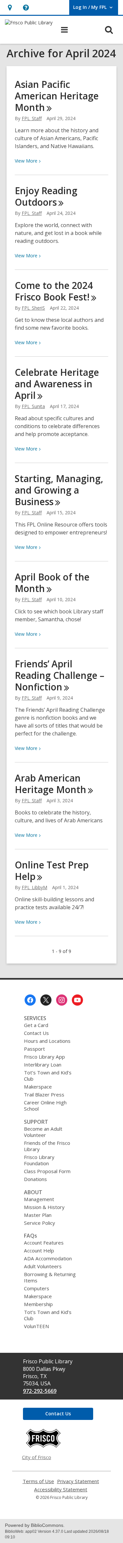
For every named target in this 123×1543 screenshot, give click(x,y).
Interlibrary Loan (42, 1064)
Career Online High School (45, 1105)
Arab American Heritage (50, 784)
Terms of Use (38, 1481)
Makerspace (38, 1086)
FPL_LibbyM (34, 887)
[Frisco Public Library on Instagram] (61, 1000)
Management (39, 1199)
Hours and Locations (47, 1041)
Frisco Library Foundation (39, 1160)
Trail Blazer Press (44, 1094)
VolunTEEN (36, 1326)
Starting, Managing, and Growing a (59, 490)
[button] (9, 7)
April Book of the (52, 583)
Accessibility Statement (60, 1489)
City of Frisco (36, 1457)
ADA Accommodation (48, 1258)
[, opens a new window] (43, 1446)
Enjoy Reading (46, 196)
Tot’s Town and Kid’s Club (48, 1075)
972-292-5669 (39, 1391)
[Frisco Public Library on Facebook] (30, 1000)
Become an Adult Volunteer (43, 1131)
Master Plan (37, 1215)
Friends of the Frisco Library (47, 1146)
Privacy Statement (78, 1481)
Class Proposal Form (47, 1171)
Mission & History (44, 1207)
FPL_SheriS (33, 308)
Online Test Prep (52, 871)
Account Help (39, 1250)
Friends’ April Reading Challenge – (59, 675)
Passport (34, 1048)
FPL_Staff (32, 118)
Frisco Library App (44, 1056)
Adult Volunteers (43, 1266)
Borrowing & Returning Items (50, 1277)
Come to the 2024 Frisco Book (54, 291)
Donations (35, 1179)
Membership (38, 1304)
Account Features (44, 1242)
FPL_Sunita (33, 406)
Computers (36, 1288)
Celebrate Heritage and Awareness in (57, 383)
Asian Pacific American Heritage (57, 96)
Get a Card (36, 1025)
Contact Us (36, 1033)
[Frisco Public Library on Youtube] (77, 1000)
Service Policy (39, 1223)
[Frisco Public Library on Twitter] (45, 1000)
